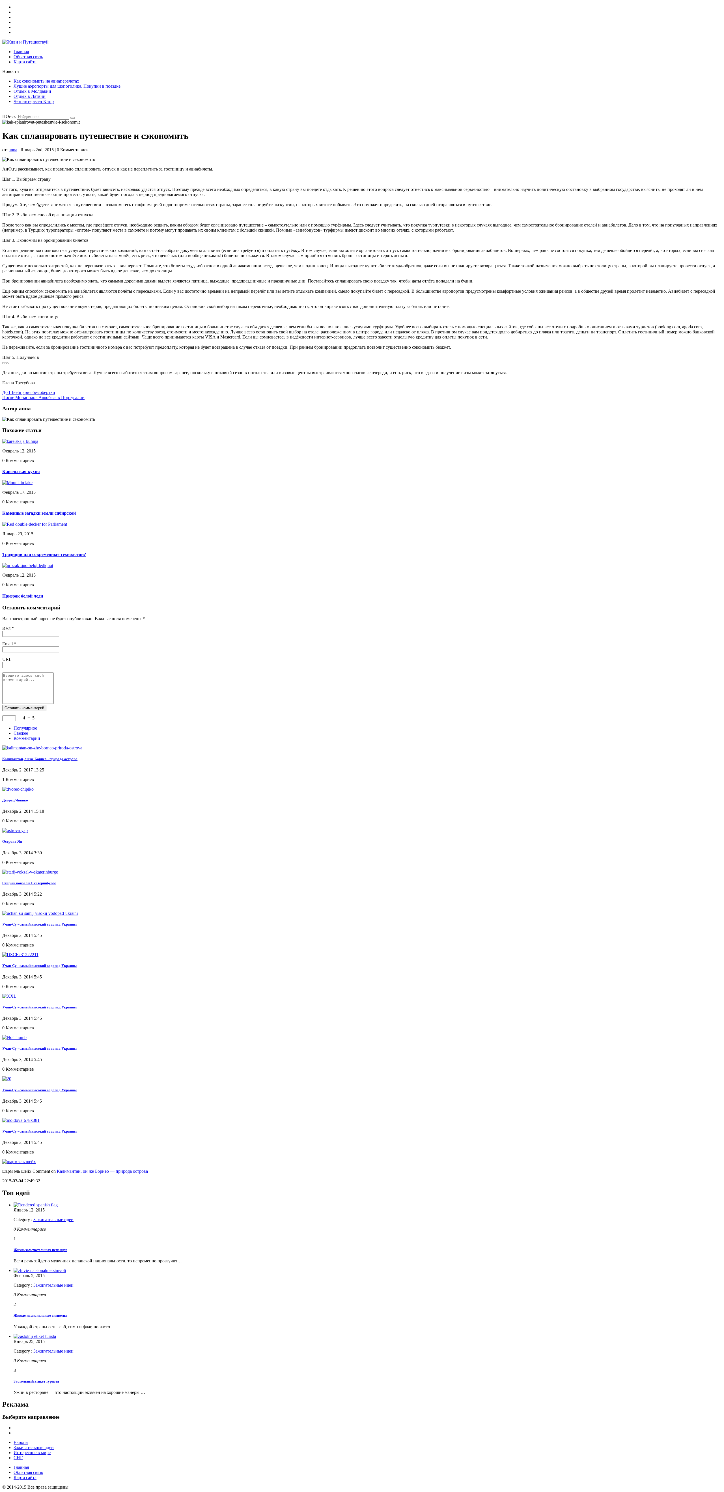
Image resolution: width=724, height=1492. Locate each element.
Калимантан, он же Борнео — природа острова (102, 1171)
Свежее (21, 733)
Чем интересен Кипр (34, 101)
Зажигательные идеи (53, 1219)
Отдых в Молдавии (32, 91)
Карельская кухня (21, 471)
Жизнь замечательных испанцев (40, 1250)
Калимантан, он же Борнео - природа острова (39, 759)
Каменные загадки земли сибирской (39, 513)
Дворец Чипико (15, 800)
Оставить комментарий (24, 708)
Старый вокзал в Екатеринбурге (29, 883)
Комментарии (27, 738)
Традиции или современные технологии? (44, 554)
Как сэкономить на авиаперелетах (46, 81)
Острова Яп (12, 841)
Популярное (25, 728)
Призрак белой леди (22, 596)
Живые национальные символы (40, 1315)
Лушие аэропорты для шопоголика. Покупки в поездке (67, 86)
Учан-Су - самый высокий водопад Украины (39, 924)
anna (13, 149)
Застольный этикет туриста (36, 1381)
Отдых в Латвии (30, 96)
